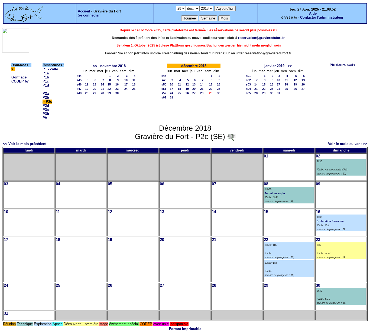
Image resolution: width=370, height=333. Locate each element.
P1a (46, 73)
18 (133, 84)
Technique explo (275, 193)
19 (86, 88)
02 (318, 156)
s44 (79, 75)
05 (110, 184)
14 (102, 84)
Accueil (84, 11)
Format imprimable (185, 329)
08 (266, 184)
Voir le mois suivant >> (347, 144)
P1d (46, 85)
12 (86, 84)
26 (86, 93)
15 (109, 84)
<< (95, 66)
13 (94, 84)
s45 (79, 80)
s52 (163, 93)
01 (266, 156)
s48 (79, 93)
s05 (248, 93)
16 (117, 84)
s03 (248, 84)
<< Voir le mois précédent (24, 144)
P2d (46, 106)
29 (109, 93)
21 (102, 88)
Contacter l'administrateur (321, 17)
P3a (46, 110)
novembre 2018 (113, 66)
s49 (163, 80)
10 (126, 80)
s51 (163, 88)
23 (117, 88)
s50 (163, 84)
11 (133, 80)
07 (214, 184)
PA (45, 118)
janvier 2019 (274, 66)
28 (102, 93)
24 (126, 88)
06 (162, 184)
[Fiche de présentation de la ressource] (231, 137)
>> (290, 66)
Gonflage (19, 77)
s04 (248, 88)
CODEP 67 (20, 81)
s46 (79, 84)
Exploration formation (330, 221)
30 (117, 93)
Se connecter (89, 15)
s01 (163, 97)
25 (133, 88)
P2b (46, 97)
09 (318, 184)
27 (94, 93)
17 (126, 84)
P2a (46, 93)
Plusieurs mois (342, 65)
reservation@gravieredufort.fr (261, 38)
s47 (79, 88)
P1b (46, 77)
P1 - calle (50, 69)
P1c (46, 81)
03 (6, 184)
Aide (313, 13)
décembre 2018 (193, 66)
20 (94, 88)
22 (109, 88)
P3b (46, 114)
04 (58, 184)
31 (171, 97)
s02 (248, 80)
